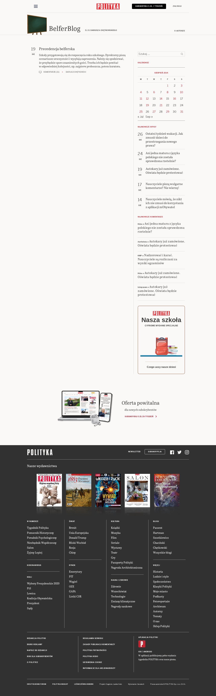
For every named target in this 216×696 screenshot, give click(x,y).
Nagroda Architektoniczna (126, 567)
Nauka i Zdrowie (119, 580)
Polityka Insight (60, 684)
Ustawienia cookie (92, 662)
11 (141, 98)
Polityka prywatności (94, 650)
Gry (113, 557)
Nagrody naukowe (121, 606)
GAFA (72, 591)
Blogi (156, 521)
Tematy (157, 616)
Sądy (30, 608)
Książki (115, 528)
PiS (29, 588)
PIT (71, 576)
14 (161, 98)
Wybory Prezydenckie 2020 (43, 583)
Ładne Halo (117, 684)
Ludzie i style (161, 576)
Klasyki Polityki (162, 586)
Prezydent (33, 603)
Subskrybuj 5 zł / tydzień (149, 6)
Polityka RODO (90, 656)
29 (167, 111)
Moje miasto (160, 591)
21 (161, 105)
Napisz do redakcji (37, 650)
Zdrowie (116, 586)
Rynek (72, 565)
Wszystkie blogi (162, 552)
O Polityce (32, 662)
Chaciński (159, 543)
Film (114, 538)
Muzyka (115, 533)
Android (147, 652)
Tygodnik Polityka (38, 528)
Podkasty (158, 596)
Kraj (29, 577)
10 (181, 92)
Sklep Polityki (161, 626)
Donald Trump (77, 538)
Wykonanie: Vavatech (136, 684)
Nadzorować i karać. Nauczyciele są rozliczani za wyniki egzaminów (157, 259)
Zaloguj (177, 6)
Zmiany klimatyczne (123, 601)
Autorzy (158, 611)
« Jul (140, 117)
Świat (72, 521)
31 (181, 111)
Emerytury (75, 571)
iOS (140, 652)
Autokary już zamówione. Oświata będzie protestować (161, 243)
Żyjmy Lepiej (34, 552)
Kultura (115, 521)
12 (147, 98)
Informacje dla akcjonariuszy (99, 668)
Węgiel (73, 581)
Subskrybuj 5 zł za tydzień (139, 416)
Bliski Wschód (77, 543)
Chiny (72, 552)
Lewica (31, 593)
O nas (156, 621)
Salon (30, 547)
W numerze (32, 521)
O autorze (179, 31)
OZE (71, 586)
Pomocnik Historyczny (40, 533)
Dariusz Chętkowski (76, 72)
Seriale (115, 543)
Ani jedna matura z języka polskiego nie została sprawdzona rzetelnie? (161, 227)
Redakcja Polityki (36, 638)
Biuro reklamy (34, 644)
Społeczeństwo (162, 581)
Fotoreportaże (161, 601)
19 (147, 105)
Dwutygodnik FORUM (36, 684)
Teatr (114, 552)
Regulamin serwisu (93, 638)
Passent (157, 528)
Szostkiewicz (161, 538)
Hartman (158, 533)
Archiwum (159, 606)
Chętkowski (160, 547)
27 (154, 111)
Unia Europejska (79, 533)
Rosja (72, 547)
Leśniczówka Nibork (83, 684)
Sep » (149, 117)
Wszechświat (119, 591)
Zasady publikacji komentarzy (99, 644)
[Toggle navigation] (35, 6)
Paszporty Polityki (122, 562)
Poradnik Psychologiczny (42, 538)
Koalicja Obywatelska (39, 598)
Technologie (118, 596)
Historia (158, 571)
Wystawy (116, 547)
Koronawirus (34, 565)
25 (140, 111)
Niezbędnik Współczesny (42, 543)
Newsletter (134, 452)
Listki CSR (75, 596)
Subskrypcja (155, 452)
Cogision (109, 684)
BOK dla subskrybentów (40, 656)
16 (174, 98)
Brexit (72, 528)
